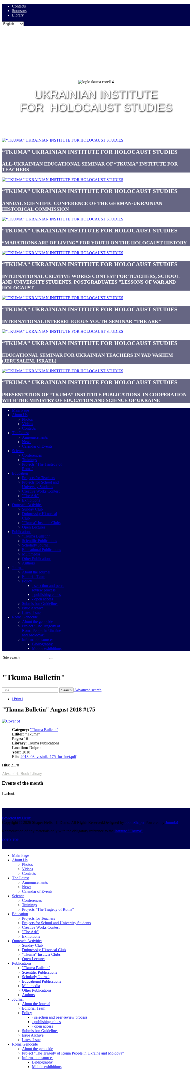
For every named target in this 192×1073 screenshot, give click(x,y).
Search (66, 690)
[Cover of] (11, 721)
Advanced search (88, 690)
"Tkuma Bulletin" (44, 729)
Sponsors (19, 10)
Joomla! (172, 822)
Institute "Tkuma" (128, 831)
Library (18, 15)
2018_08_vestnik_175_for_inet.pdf (48, 756)
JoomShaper (134, 822)
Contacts (19, 6)
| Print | (17, 699)
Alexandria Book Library (22, 773)
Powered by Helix (16, 818)
